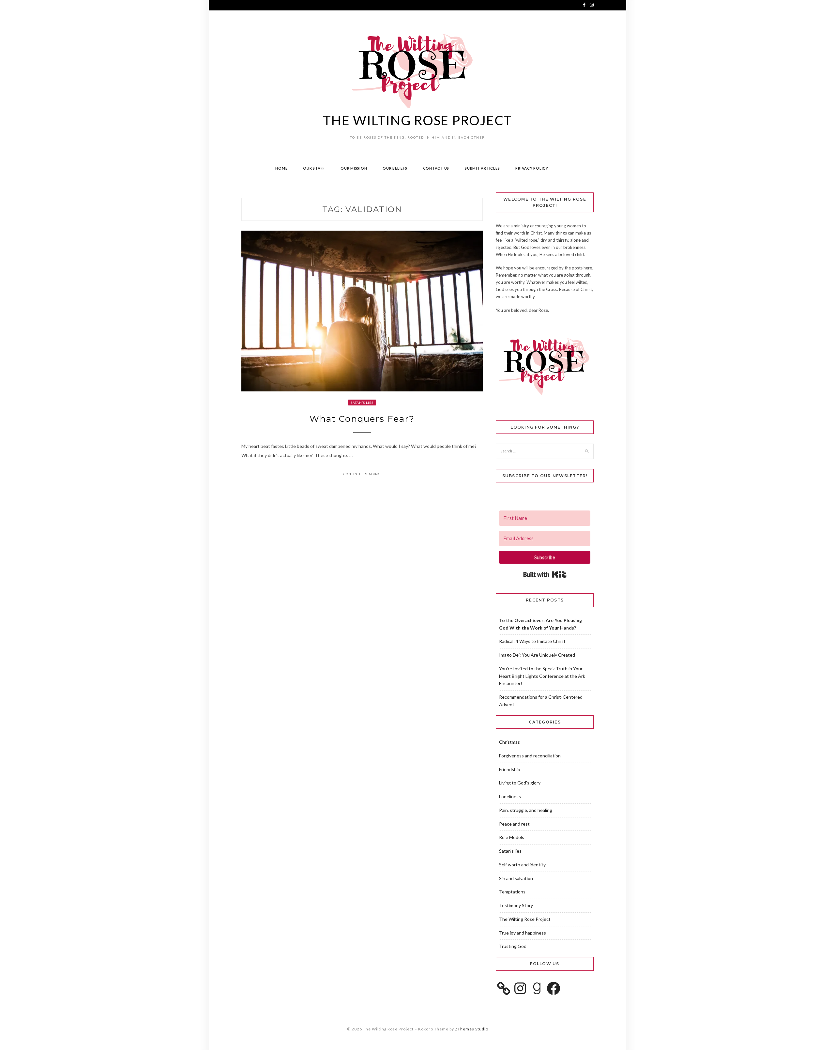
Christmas (509, 742)
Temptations (512, 891)
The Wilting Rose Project (417, 120)
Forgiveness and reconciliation (530, 755)
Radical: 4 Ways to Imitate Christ (532, 641)
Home (281, 168)
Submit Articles (482, 168)
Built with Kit (545, 574)
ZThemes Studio (471, 1029)
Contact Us (436, 168)
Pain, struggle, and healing (525, 810)
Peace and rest (514, 824)
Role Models (511, 837)
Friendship (509, 769)
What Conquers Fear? (362, 419)
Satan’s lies (362, 402)
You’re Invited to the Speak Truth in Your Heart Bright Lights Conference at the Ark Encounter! (542, 676)
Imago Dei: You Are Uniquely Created (537, 655)
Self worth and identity (522, 864)
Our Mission (354, 168)
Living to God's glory (519, 782)
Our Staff (314, 168)
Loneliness (510, 796)
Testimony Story (516, 905)
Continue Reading (362, 474)
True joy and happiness (522, 933)
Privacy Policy (531, 168)
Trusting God (512, 946)
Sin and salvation (516, 878)
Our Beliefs (395, 168)
